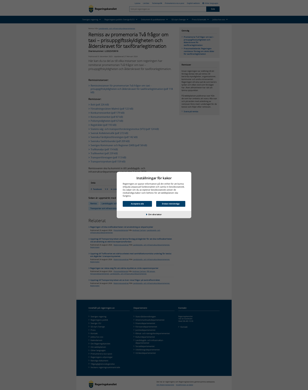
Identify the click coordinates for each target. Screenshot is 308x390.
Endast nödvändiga (171, 203)
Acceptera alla (137, 203)
